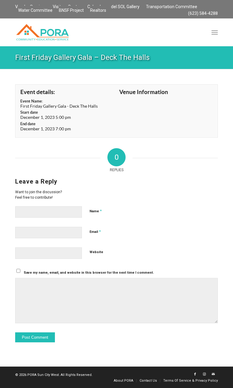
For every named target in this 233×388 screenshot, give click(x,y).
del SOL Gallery (125, 6)
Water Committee (35, 10)
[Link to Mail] (213, 374)
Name (95, 211)
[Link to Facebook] (195, 374)
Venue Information (143, 92)
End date (27, 124)
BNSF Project (71, 10)
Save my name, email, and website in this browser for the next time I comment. (89, 273)
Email (95, 231)
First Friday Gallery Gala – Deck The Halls (82, 57)
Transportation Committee (171, 6)
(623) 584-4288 (203, 13)
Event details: (37, 92)
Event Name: (31, 101)
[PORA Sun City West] (42, 32)
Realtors (98, 10)
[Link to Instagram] (204, 374)
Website (96, 252)
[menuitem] (125, 7)
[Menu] (214, 32)
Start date (29, 112)
